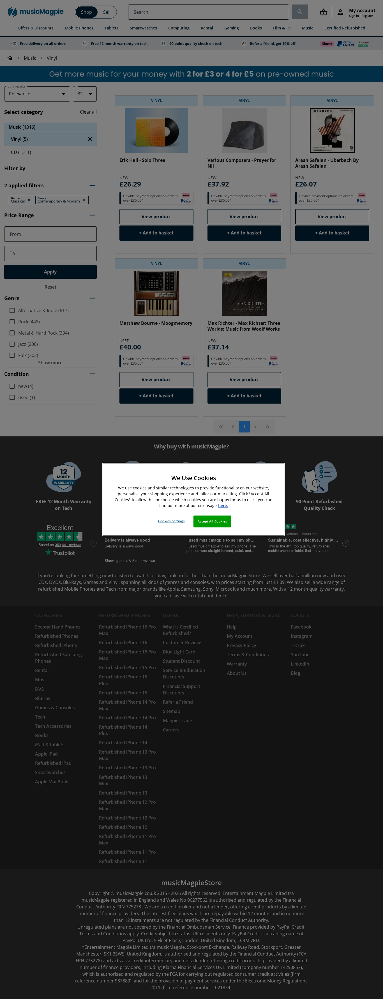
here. (223, 505)
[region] (193, 499)
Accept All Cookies (212, 521)
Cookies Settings (171, 521)
